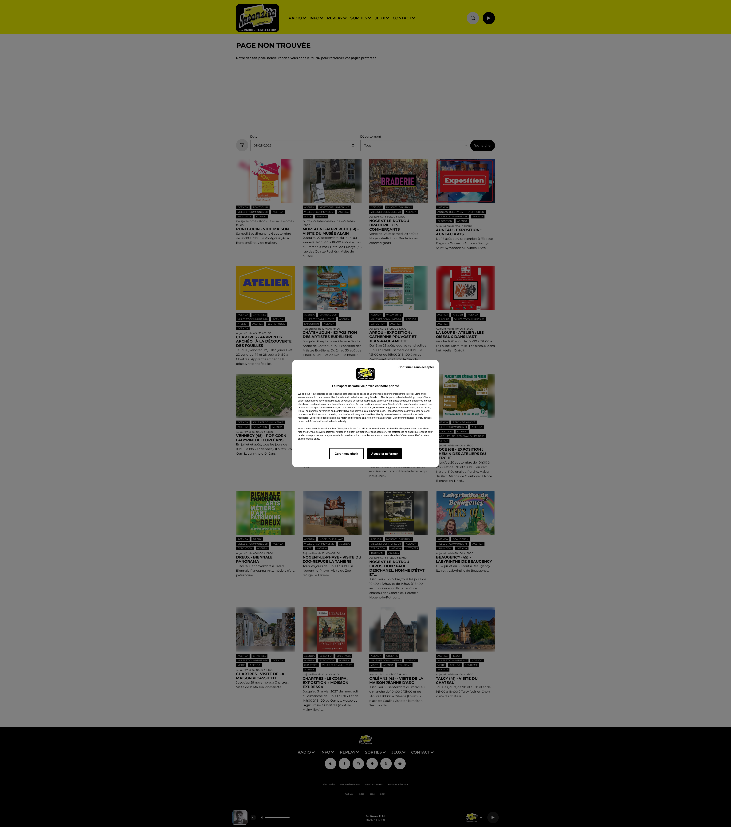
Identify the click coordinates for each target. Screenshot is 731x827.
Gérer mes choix (346, 453)
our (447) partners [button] (315, 393)
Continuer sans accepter (416, 367)
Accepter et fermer (384, 453)
